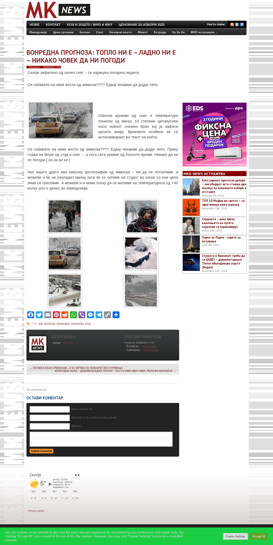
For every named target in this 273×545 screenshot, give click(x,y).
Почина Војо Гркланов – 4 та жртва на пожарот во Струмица (76, 368)
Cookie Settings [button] (235, 536)
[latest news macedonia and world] (57, 18)
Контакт (53, 24)
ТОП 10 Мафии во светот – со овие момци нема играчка (223, 203)
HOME (34, 24)
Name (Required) (81, 409)
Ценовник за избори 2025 (141, 24)
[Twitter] (237, 25)
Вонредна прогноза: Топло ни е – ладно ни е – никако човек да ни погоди (101, 56)
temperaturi (63, 323)
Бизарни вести (120, 32)
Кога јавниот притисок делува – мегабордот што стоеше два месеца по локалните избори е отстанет (224, 186)
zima (88, 323)
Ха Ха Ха (178, 32)
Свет (99, 32)
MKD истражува (201, 33)
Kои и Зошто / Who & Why (89, 24)
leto (41, 323)
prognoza (49, 323)
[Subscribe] (232, 25)
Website (76, 426)
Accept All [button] (259, 536)
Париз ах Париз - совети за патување (221, 239)
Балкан (85, 32)
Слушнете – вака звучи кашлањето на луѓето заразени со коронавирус (220, 223)
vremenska (77, 323)
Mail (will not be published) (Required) (93, 417)
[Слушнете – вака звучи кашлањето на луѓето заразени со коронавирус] (191, 225)
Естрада (160, 32)
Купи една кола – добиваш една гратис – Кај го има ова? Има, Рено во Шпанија (115, 371)
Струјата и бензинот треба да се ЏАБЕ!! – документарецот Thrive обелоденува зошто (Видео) (223, 261)
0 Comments (151, 350)
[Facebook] (242, 25)
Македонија (38, 32)
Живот (143, 32)
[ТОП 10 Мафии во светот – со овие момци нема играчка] (191, 207)
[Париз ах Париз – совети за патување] (191, 244)
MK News (69, 343)
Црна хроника (63, 32)
